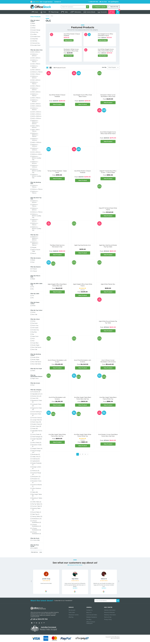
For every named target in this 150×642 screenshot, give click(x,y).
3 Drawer (34, 269)
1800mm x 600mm (35, 88)
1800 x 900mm (36, 103)
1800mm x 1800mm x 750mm (35, 135)
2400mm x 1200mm (35, 149)
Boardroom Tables (37, 498)
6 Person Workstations (36, 532)
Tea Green (35, 323)
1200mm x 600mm (35, 54)
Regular (34, 247)
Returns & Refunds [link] (109, 612)
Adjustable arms (37, 394)
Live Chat (104, 1)
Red (33, 262)
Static (33, 370)
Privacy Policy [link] (108, 619)
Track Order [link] (72, 612)
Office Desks (36, 442)
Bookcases (36, 454)
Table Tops (35, 514)
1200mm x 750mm (35, 60)
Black (33, 23)
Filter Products (35, 16)
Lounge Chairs (37, 420)
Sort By (104, 67)
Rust (33, 338)
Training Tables (37, 516)
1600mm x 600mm (35, 77)
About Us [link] (88, 612)
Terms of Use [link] (107, 617)
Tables (66, 12)
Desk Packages (37, 436)
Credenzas (36, 458)
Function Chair (37, 417)
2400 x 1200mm (36, 112)
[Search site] (87, 6)
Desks (36, 12)
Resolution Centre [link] (74, 614)
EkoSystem (36, 476)
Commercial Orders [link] (91, 614)
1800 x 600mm (36, 92)
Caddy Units (36, 456)
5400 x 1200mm (36, 118)
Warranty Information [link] (110, 614)
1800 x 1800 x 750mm (36, 130)
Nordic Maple (35, 345)
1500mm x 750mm (37, 72)
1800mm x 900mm (35, 100)
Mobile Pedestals (36, 463)
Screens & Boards (91, 12)
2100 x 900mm (36, 152)
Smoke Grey (35, 330)
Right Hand (35, 378)
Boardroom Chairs (37, 401)
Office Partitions (36, 489)
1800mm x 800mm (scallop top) (36, 158)
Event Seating (37, 411)
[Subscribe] (118, 600)
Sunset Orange (36, 30)
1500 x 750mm (36, 74)
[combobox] (73, 6)
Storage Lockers (36, 467)
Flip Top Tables (37, 504)
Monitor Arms (36, 396)
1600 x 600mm (36, 80)
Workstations (78, 12)
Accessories (104, 12)
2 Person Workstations (36, 521)
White (33, 28)
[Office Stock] (40, 6)
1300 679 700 (94, 1)
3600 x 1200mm (36, 114)
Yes (33, 286)
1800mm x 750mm (35, 94)
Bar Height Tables (37, 495)
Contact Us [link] (89, 610)
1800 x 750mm (36, 98)
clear (40, 552)
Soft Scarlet (35, 327)
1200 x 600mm (36, 58)
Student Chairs (37, 424)
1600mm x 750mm (35, 83)
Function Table (37, 506)
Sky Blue (34, 332)
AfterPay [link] (71, 617)
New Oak (34, 314)
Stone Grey (35, 32)
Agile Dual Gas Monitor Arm (82, 245)
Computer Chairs (36, 405)
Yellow (33, 25)
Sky (33, 334)
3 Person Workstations (36, 525)
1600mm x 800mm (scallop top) (36, 171)
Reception (35, 478)
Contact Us (57, 1)
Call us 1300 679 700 (40, 619)
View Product (68, 40)
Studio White (35, 357)
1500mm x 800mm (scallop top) (36, 176)
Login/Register (114, 1)
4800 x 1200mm (36, 142)
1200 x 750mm (36, 64)
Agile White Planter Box (108, 284)
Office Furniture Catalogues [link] (90, 622)
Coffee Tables (36, 502)
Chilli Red (34, 41)
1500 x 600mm (36, 69)
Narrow (34, 253)
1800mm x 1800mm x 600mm (35, 122)
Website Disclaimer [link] (91, 617)
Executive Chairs (36, 414)
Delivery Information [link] (109, 610)
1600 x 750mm (36, 86)
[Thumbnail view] (47, 67)
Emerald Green (36, 36)
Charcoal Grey (36, 43)
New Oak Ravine (36, 347)
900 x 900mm (36, 52)
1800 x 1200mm (36, 106)
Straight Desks (37, 448)
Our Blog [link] (88, 619)
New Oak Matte (36, 364)
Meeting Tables (36, 509)
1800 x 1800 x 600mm (36, 126)
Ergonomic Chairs (37, 408)
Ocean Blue (35, 343)
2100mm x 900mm (35, 108)
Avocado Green (36, 45)
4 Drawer (34, 271)
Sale (113, 12)
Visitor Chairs (36, 426)
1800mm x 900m (37, 154)
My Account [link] (72, 610)
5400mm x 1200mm (35, 139)
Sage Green (35, 336)
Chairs (44, 12)
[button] (82, 289)
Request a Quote (100, 6)
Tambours (35, 470)
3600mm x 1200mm (35, 145)
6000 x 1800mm (36, 116)
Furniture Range (36, 473)
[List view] (50, 67)
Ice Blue (34, 34)
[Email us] (31, 622)
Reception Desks (36, 445)
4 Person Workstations (36, 529)
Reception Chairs (36, 481)
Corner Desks (36, 434)
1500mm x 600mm (35, 66)
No (33, 289)
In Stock (36, 540)
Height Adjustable (37, 439)
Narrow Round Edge (36, 250)
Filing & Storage (55, 12)
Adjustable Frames (37, 431)
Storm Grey (35, 325)
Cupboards (35, 461)
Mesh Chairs (36, 422)
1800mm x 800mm (35, 162)
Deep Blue (35, 38)
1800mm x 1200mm (35, 166)
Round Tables (36, 512)
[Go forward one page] (88, 454)
